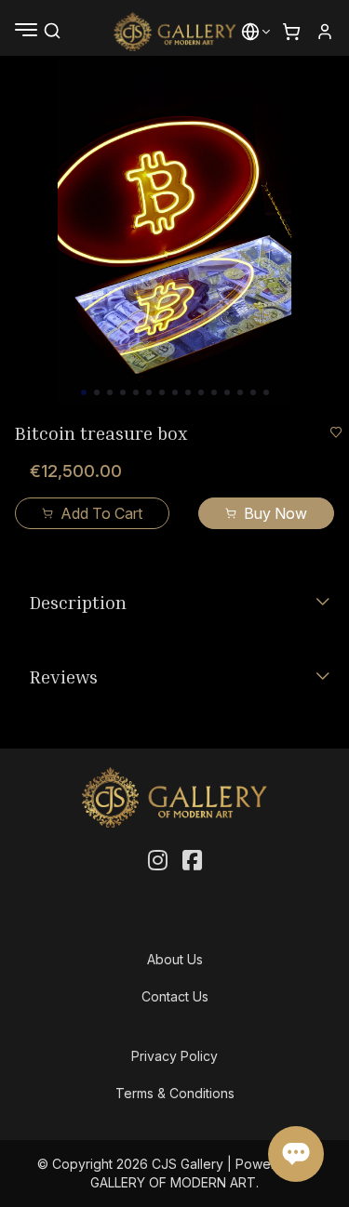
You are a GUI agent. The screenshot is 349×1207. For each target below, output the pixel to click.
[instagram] (158, 861)
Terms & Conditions (175, 1093)
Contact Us (174, 996)
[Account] (324, 31)
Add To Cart (101, 513)
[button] (250, 31)
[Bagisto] (174, 31)
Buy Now (275, 513)
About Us (175, 959)
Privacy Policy (174, 1056)
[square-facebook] (192, 861)
